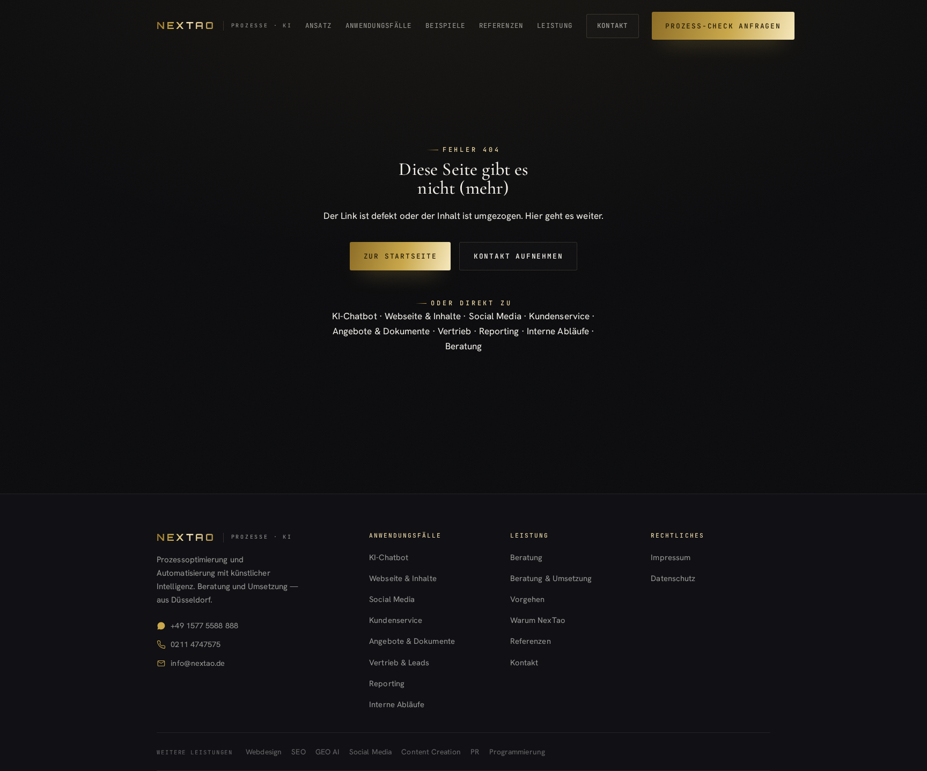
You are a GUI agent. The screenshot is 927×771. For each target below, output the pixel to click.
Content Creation (430, 752)
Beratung (463, 346)
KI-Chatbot (354, 316)
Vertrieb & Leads (399, 662)
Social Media (495, 316)
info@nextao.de (198, 663)
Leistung (554, 25)
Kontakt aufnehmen (518, 256)
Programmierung (517, 752)
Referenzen (501, 25)
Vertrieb (455, 331)
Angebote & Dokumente (381, 331)
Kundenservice (559, 316)
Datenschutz (673, 578)
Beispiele (445, 25)
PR (474, 752)
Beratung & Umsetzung (551, 578)
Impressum (670, 557)
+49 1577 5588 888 (204, 625)
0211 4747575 (195, 644)
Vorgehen (527, 599)
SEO (298, 752)
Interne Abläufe (558, 331)
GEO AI (327, 752)
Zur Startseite (400, 256)
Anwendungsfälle (378, 25)
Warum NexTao (537, 620)
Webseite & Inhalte (423, 316)
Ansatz (318, 25)
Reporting (499, 331)
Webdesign (264, 752)
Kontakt (612, 25)
